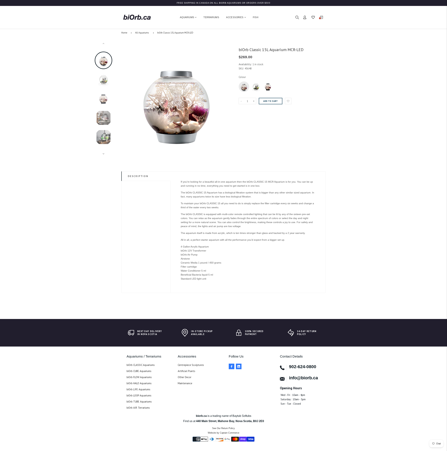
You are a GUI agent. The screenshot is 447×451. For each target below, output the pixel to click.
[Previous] (125, 98)
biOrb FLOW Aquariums (139, 377)
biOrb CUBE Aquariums (139, 371)
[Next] (227, 98)
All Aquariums (142, 32)
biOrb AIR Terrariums (138, 407)
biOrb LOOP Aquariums (139, 395)
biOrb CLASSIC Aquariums (141, 365)
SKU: (242, 68)
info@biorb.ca (303, 377)
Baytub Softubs (241, 415)
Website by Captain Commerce (223, 432)
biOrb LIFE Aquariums (138, 389)
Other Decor (184, 377)
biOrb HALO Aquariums (139, 383)
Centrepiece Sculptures (191, 365)
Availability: (245, 64)
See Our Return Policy (223, 428)
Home (124, 32)
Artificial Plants (186, 371)
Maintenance (185, 383)
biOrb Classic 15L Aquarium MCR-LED (175, 32)
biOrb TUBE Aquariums (139, 401)
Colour (242, 77)
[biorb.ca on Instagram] (238, 366)
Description (138, 176)
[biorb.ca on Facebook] (231, 366)
